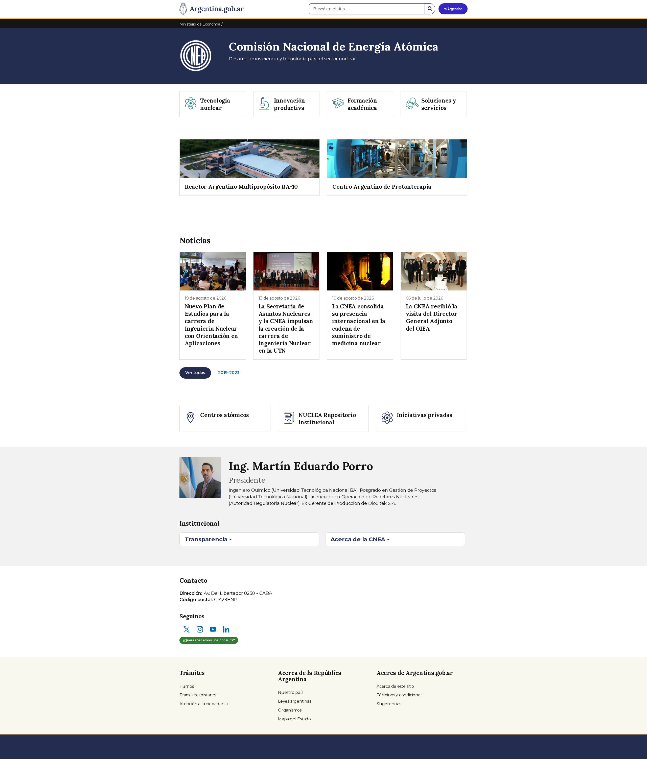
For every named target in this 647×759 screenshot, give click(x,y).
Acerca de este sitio (395, 686)
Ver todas (195, 372)
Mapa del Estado (294, 719)
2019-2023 (228, 372)
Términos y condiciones (399, 695)
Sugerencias (389, 703)
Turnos (186, 686)
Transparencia (207, 539)
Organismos (290, 710)
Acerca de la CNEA (359, 539)
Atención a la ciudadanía (203, 703)
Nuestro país (290, 692)
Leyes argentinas (294, 701)
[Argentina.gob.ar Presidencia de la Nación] (211, 9)
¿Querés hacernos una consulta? (209, 640)
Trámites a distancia (198, 695)
